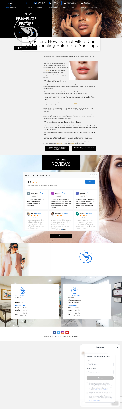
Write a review (90, 182)
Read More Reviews (61, 236)
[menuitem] (29, 7)
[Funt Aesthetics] (11, 4)
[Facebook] (108, 5)
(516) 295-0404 (59, 143)
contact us (72, 143)
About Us (29, 7)
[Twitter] (111, 5)
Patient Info (83, 7)
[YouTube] (116, 5)
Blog (73, 7)
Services (39, 7)
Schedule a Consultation (26, 48)
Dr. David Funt (46, 70)
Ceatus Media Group (73, 336)
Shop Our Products (52, 7)
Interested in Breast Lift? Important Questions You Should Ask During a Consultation (57, 148)
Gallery (65, 7)
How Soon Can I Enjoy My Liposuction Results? (84, 148)
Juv (74, 103)
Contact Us (94, 7)
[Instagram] (113, 5)
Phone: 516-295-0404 (20, 302)
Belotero (81, 103)
